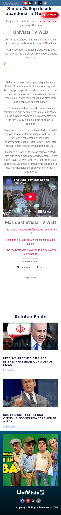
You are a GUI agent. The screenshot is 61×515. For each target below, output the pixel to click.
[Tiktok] (45, 3)
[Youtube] (26, 3)
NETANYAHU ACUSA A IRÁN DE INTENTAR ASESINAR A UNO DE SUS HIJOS (28, 361)
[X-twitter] (40, 3)
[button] (55, 3)
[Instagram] (30, 3)
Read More (9, 370)
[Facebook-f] (35, 3)
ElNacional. (51, 43)
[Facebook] (22, 500)
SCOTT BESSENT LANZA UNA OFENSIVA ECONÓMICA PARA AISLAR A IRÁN (29, 418)
